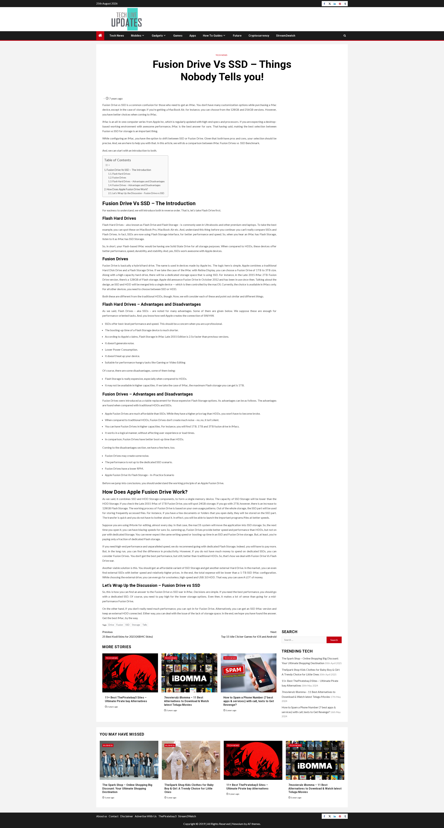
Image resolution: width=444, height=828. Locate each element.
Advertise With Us (146, 816)
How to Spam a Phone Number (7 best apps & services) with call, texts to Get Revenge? (248, 701)
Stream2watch (285, 35)
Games (177, 35)
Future (237, 35)
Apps (192, 35)
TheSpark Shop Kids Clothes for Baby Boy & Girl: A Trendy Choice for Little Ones (189, 788)
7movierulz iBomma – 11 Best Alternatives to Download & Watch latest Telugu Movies (186, 701)
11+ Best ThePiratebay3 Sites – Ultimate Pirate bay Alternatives (126, 699)
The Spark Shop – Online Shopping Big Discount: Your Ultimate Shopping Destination (127, 788)
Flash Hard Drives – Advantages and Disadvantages (138, 181)
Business (108, 745)
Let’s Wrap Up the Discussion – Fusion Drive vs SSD (138, 193)
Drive (111, 624)
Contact (113, 816)
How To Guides (213, 35)
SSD (127, 624)
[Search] (345, 35)
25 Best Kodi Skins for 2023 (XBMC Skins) (127, 634)
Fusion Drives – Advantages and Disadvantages (136, 185)
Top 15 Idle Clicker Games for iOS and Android (248, 634)
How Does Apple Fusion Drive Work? (127, 189)
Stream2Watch (187, 816)
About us (101, 816)
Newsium (237, 823)
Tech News (116, 35)
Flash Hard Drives (121, 173)
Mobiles (136, 35)
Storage (136, 624)
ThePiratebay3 (167, 816)
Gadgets (157, 35)
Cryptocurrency (259, 35)
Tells (144, 624)
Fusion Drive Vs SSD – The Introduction (129, 169)
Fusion (119, 624)
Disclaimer (126, 816)
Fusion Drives (119, 177)
